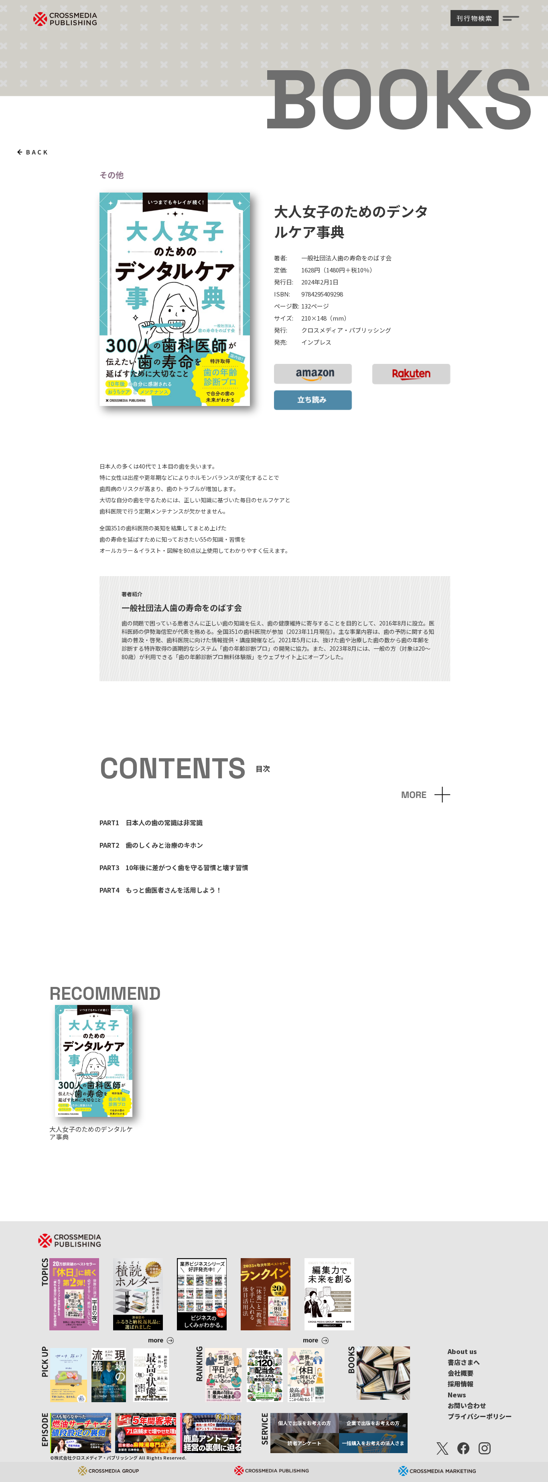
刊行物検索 (475, 18)
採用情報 (460, 1384)
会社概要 (460, 1373)
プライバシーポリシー (480, 1416)
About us (462, 1351)
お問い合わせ (467, 1405)
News (457, 1394)
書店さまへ (464, 1362)
